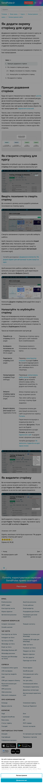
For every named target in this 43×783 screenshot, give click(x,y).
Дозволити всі (21, 780)
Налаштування (21, 775)
